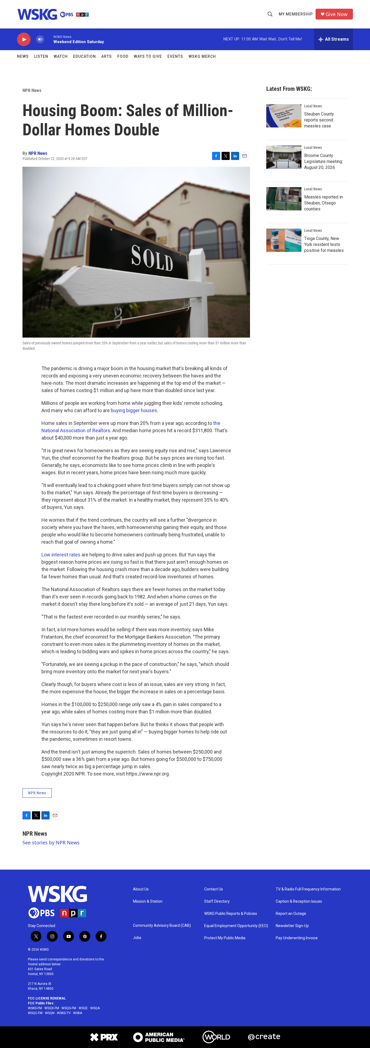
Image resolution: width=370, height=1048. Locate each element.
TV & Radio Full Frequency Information (308, 889)
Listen (41, 56)
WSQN (49, 1013)
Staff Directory (217, 901)
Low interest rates (60, 554)
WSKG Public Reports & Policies (230, 914)
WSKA (77, 1013)
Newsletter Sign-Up (292, 926)
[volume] (40, 39)
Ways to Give (148, 56)
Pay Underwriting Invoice (297, 938)
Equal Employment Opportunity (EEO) (236, 926)
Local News (313, 106)
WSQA (95, 1008)
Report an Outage (291, 914)
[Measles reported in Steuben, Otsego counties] (283, 198)
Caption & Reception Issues (299, 901)
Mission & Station (148, 901)
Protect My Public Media (224, 938)
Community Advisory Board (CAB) (162, 926)
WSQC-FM (35, 1013)
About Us (141, 889)
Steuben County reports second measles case (319, 120)
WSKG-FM (35, 1008)
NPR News (31, 90)
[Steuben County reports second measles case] (283, 115)
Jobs (137, 938)
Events (175, 56)
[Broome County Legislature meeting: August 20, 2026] (283, 157)
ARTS (106, 56)
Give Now (337, 14)
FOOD (122, 56)
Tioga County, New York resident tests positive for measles (324, 244)
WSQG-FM (68, 1008)
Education (84, 56)
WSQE (83, 1008)
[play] (24, 39)
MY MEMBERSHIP (296, 14)
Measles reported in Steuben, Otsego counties (323, 202)
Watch (61, 56)
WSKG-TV (64, 1013)
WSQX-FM (51, 1008)
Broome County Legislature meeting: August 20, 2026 (323, 161)
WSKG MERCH (202, 56)
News (23, 56)
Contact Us (213, 889)
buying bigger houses (134, 410)
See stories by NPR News (51, 842)
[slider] (49, 39)
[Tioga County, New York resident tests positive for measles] (283, 240)
